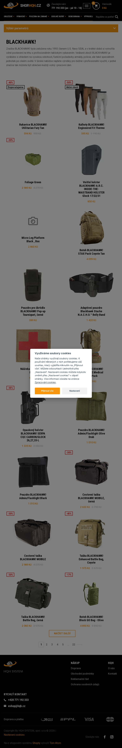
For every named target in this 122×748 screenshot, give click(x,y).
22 (73, 644)
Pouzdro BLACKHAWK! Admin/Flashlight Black (33, 496)
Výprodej (88, 16)
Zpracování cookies (45, 382)
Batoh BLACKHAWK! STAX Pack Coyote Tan (91, 251)
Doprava (76, 668)
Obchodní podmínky (82, 673)
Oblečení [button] (8, 16)
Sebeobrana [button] (74, 16)
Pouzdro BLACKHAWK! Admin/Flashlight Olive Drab (91, 433)
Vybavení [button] (21, 16)
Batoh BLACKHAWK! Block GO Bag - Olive (91, 618)
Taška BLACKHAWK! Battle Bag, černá (33, 618)
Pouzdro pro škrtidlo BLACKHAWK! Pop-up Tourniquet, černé (32, 311)
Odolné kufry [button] (57, 16)
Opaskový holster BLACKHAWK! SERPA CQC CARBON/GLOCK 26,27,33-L (33, 435)
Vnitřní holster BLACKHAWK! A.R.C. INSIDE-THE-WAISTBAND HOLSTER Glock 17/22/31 (91, 189)
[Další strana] (79, 644)
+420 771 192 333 (18, 699)
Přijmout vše (47, 391)
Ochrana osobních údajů (85, 684)
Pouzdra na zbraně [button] (38, 16)
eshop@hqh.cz (16, 706)
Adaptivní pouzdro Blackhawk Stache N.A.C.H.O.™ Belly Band (91, 311)
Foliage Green (33, 182)
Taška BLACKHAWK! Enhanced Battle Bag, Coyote (91, 559)
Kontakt (112, 673)
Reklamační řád (80, 679)
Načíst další (62, 633)
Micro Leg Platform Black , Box (33, 239)
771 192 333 (57, 8)
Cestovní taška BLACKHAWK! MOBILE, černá (91, 498)
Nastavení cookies (14, 734)
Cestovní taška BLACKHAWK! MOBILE (33, 557)
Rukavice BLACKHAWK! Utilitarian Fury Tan (33, 126)
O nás (111, 668)
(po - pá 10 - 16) (73, 8)
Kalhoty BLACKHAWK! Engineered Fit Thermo (91, 126)
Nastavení (74, 391)
